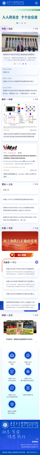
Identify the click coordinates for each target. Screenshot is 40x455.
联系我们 (35, 442)
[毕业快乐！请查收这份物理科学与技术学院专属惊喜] (19, 327)
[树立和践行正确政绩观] (20, 241)
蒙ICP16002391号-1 (32, 452)
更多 (36, 28)
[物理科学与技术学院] (20, 3)
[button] (4, 342)
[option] (20, 16)
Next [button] (37, 49)
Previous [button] (3, 49)
